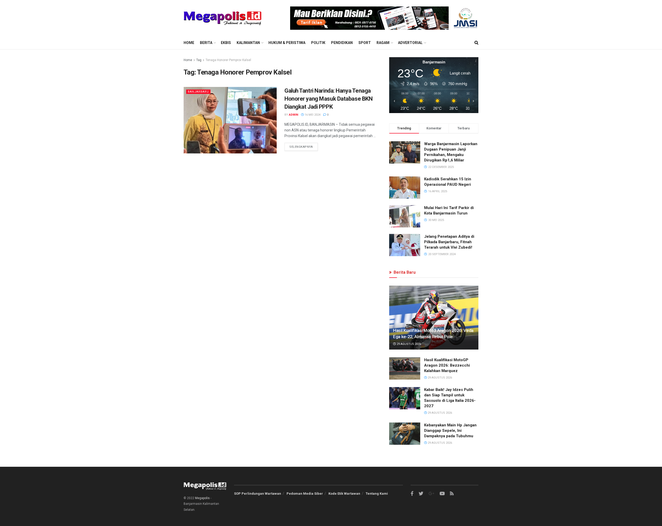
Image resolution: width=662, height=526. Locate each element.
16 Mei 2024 (312, 114)
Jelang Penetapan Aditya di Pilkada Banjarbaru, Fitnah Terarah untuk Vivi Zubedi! (449, 242)
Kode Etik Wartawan (344, 493)
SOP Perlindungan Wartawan (257, 493)
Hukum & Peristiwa (286, 43)
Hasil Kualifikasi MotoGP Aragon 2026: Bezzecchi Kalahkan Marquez (447, 365)
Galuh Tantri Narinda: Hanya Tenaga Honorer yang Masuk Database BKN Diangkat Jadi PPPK (328, 98)
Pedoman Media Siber (305, 493)
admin (293, 114)
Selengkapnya (301, 147)
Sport (364, 43)
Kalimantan (248, 43)
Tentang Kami (377, 493)
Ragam (383, 43)
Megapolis (202, 498)
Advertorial (410, 43)
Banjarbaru (198, 91)
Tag (198, 60)
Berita (206, 43)
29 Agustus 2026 (408, 344)
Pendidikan (342, 43)
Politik (318, 43)
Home (189, 43)
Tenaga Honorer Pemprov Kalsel (228, 60)
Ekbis (226, 43)
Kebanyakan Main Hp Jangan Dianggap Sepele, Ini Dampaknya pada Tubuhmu (450, 430)
